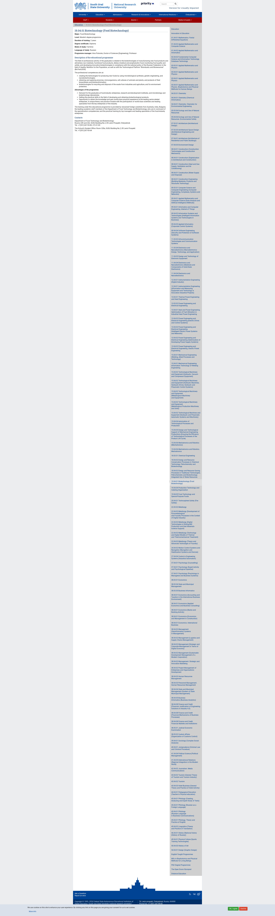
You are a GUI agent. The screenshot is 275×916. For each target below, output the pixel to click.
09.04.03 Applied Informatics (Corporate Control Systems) (182, 225)
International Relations (167, 15)
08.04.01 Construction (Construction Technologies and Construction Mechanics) (185, 151)
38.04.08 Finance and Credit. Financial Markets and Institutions (184, 722)
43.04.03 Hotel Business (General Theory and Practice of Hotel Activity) (185, 787)
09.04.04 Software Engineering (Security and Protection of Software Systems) (185, 233)
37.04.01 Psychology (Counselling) (184, 563)
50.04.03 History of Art (179, 846)
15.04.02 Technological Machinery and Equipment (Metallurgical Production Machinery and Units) (185, 405)
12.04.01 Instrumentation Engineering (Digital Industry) (185, 281)
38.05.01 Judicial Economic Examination (181, 729)
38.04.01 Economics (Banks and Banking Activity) (183, 611)
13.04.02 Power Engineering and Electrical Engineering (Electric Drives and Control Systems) (185, 320)
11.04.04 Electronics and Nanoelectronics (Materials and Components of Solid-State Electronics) (183, 266)
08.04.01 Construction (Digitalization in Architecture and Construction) (185, 159)
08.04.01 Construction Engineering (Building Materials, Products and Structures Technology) (184, 181)
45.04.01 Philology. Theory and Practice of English (183, 821)
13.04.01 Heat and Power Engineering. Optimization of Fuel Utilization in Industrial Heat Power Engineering (185, 312)
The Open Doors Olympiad (181, 869)
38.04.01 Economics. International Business (184, 624)
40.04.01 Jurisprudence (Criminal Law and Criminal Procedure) (185, 748)
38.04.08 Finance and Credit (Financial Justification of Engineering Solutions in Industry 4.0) (185, 706)
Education (100, 15)
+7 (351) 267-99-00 (155, 904)
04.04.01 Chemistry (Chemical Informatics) (182, 99)
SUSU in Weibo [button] (198, 894)
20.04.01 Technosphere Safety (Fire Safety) (184, 502)
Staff (85, 20)
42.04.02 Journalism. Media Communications (182, 770)
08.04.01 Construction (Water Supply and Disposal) (185, 174)
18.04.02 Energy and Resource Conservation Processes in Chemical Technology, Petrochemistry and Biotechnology (185, 463)
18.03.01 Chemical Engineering (183, 456)
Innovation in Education (180, 33)
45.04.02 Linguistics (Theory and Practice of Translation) (182, 827)
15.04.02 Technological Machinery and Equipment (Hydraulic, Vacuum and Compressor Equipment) (184, 374)
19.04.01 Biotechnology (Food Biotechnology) (182, 482)
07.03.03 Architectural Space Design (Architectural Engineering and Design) (185, 132)
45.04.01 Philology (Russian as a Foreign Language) (183, 806)
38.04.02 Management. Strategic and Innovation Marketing (185, 662)
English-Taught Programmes (182, 854)
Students (109, 20)
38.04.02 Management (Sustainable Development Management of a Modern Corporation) (185, 655)
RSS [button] (190, 894)
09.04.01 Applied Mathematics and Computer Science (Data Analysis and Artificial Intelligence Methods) (185, 200)
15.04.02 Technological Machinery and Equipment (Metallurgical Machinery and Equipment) (184, 394)
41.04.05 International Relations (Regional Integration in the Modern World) (184, 762)
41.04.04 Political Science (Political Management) (184, 755)
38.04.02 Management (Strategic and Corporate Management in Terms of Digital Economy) (185, 646)
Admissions (117, 15)
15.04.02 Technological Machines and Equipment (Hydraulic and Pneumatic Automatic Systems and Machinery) (185, 415)
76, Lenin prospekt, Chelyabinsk (151, 901)
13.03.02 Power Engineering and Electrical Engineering (183, 304)
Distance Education (178, 874)
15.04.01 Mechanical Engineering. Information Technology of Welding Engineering (184, 365)
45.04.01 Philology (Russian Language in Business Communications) (182, 813)
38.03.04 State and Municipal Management (182, 585)
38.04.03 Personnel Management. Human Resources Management (184, 684)
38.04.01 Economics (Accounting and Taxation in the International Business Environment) (185, 597)
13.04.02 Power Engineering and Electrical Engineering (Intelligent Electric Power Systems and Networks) (184, 330)
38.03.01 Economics (179, 580)
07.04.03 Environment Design (182, 145)
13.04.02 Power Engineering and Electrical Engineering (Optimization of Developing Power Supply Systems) (185, 340)
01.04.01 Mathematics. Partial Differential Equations (182, 39)
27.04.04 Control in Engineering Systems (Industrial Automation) (183, 557)
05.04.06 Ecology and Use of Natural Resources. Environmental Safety (185, 118)
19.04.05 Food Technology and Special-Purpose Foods (183, 495)
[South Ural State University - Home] (105, 6)
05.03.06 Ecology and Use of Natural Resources (185, 112)
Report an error (80, 896)
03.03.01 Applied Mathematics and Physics (184, 67)
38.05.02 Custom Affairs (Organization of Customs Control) (184, 735)
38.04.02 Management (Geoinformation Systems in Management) (181, 631)
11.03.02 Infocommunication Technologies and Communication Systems (184, 241)
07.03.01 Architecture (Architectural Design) (184, 124)
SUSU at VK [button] (194, 894)
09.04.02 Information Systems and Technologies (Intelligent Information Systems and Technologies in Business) (185, 216)
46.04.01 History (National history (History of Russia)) (184, 834)
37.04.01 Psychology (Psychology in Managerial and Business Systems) (185, 575)
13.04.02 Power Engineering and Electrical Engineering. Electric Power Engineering (185, 348)
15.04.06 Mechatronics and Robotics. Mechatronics (185, 450)
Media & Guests (184, 20)
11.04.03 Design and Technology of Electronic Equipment (184, 257)
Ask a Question (80, 893)
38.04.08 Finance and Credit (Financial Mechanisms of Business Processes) (184, 715)
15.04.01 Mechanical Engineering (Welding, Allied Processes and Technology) (184, 357)
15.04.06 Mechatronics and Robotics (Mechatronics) (185, 444)
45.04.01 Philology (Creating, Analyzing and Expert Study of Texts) (185, 800)
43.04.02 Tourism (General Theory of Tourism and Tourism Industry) (184, 776)
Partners (158, 20)
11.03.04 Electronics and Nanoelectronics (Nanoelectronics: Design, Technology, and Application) (185, 250)
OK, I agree (233, 909)
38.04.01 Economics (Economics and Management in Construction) (184, 617)
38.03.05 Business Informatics (182, 591)
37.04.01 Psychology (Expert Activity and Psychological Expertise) (185, 568)
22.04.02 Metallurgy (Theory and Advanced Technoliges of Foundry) (184, 542)
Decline (243, 909)
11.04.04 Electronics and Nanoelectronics (180, 274)
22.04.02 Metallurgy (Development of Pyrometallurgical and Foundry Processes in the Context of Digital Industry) (185, 514)
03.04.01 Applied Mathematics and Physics (184, 73)
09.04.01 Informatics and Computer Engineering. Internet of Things (184, 208)
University (83, 15)
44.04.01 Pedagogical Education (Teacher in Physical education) (183, 793)
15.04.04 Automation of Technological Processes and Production (182, 423)
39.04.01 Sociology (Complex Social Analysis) (185, 742)
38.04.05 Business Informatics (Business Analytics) (183, 699)
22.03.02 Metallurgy (178, 507)
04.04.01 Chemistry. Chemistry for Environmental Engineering (184, 105)
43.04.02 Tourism (178, 781)
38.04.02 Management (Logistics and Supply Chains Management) (185, 639)
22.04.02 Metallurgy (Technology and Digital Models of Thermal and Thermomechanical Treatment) (184, 535)
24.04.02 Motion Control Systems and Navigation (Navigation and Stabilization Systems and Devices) (185, 550)
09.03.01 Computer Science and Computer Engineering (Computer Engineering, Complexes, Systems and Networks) (185, 191)
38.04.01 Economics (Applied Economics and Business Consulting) (185, 605)
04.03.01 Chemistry (178, 93)
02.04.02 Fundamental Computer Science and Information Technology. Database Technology (185, 59)
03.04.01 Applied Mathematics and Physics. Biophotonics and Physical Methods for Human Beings (184, 87)
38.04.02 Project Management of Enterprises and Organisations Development (183, 670)
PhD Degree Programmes (180, 865)
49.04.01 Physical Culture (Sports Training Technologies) (184, 840)
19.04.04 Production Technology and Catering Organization (185, 489)
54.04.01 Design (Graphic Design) (184, 850)
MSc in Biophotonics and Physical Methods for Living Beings (184, 860)
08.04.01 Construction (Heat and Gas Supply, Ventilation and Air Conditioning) (185, 166)
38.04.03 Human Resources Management (181, 677)
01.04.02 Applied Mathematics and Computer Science (184, 45)
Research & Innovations (140, 15)
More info (32, 911)
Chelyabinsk (190, 15)
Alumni (134, 20)
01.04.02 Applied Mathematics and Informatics (184, 52)
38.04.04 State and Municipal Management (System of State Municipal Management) (183, 691)
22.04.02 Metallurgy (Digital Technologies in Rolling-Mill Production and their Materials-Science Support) (183, 525)
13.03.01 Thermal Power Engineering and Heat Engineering (185, 298)
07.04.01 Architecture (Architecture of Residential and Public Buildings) (185, 139)
